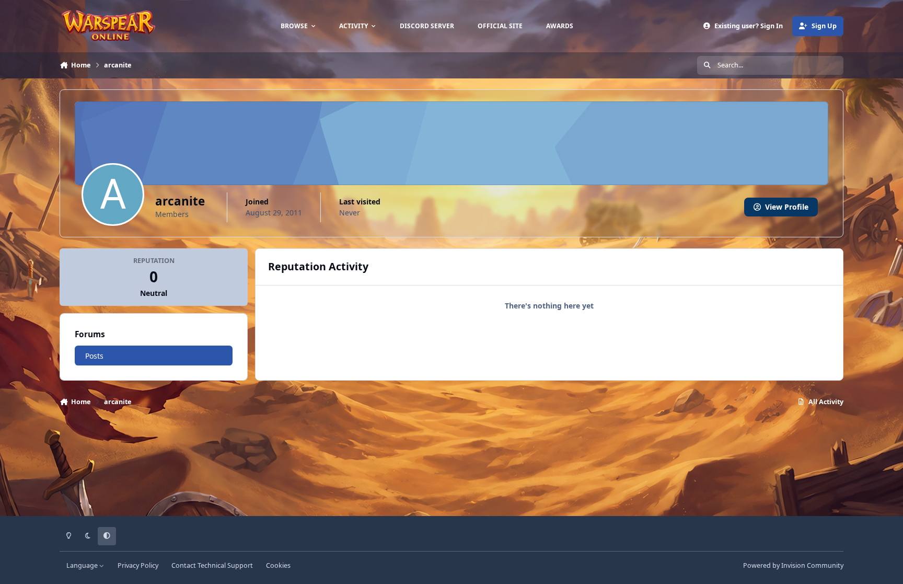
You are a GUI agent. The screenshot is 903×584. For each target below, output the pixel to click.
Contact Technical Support (212, 565)
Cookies (278, 565)
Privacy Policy (138, 565)
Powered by (793, 565)
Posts (94, 356)
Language (82, 565)
